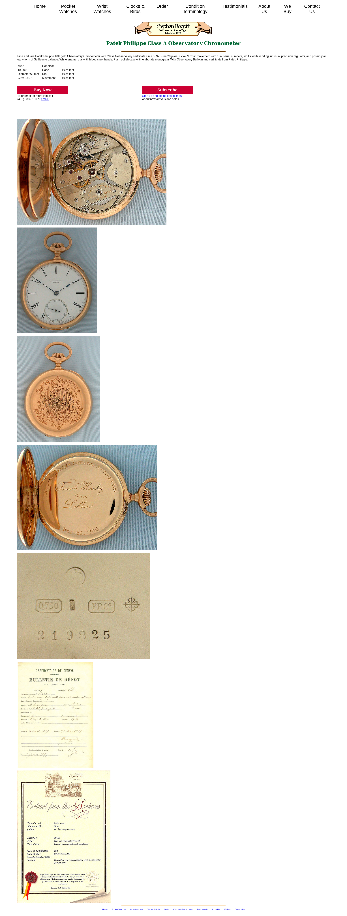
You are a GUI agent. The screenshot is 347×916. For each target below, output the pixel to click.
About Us (264, 9)
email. (45, 99)
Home (40, 6)
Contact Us (312, 9)
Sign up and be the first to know (162, 95)
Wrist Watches (102, 9)
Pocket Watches (68, 9)
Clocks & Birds (135, 9)
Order (162, 6)
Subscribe (167, 90)
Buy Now (43, 90)
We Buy (288, 9)
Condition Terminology (195, 9)
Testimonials (235, 6)
